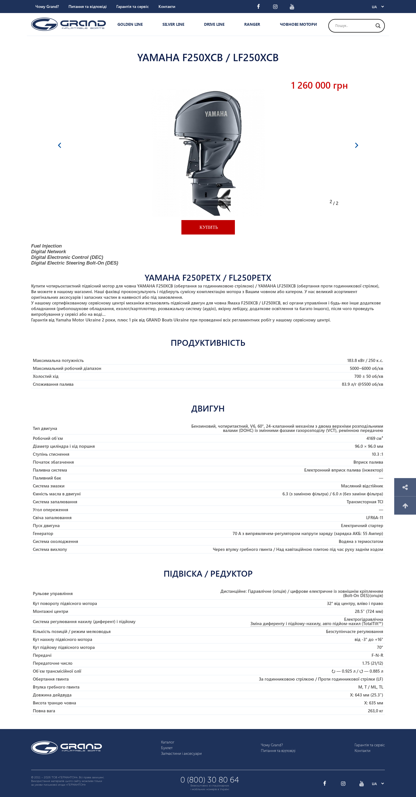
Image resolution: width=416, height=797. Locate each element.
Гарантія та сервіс (132, 6)
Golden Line (130, 24)
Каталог (167, 742)
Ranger (252, 24)
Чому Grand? (47, 6)
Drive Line (214, 24)
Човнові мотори (298, 24)
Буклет (167, 748)
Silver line (173, 24)
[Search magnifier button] (378, 26)
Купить (208, 227)
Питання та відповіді (87, 6)
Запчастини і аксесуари (181, 753)
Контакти (166, 6)
